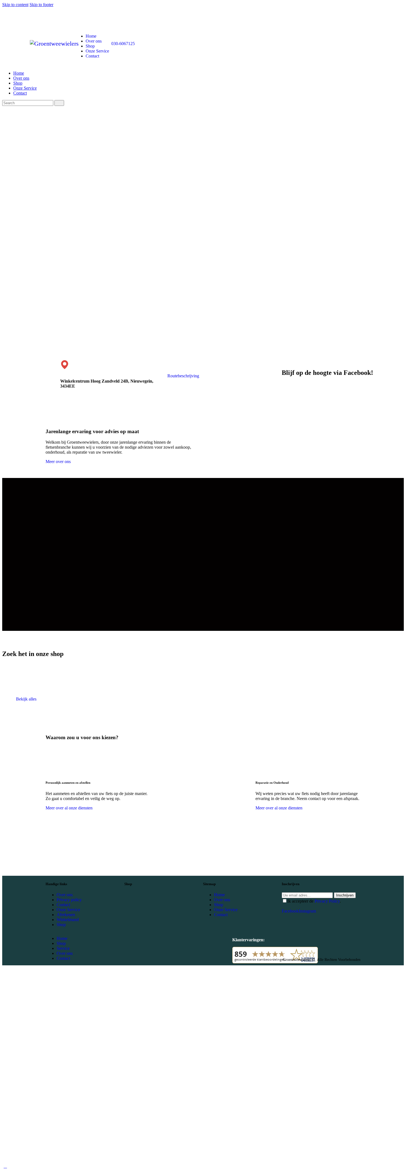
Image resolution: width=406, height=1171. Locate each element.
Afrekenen (66, 914)
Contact (63, 904)
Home (219, 894)
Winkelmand (68, 919)
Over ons (65, 894)
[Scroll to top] (5, 1166)
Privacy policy (69, 899)
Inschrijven (345, 895)
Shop (61, 924)
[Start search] (59, 103)
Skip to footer (41, 4)
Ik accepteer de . (314, 901)
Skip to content (15, 4)
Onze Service (68, 909)
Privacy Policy (327, 901)
